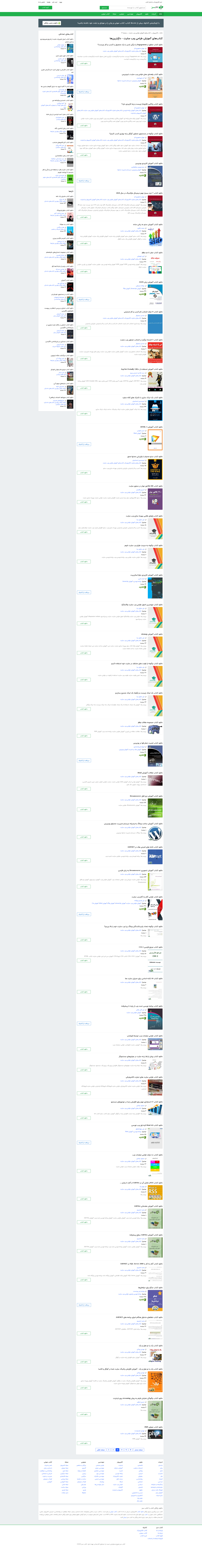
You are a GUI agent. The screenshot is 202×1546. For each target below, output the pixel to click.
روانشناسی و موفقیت (45, 1471)
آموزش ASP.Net (128, 381)
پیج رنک (103, 1066)
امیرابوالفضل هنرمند (58, 401)
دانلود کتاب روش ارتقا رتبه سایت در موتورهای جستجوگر (141, 1056)
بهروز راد (142, 1187)
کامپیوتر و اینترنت (117, 1490)
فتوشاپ (127, 1045)
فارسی (85, 782)
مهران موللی (60, 45)
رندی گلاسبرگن (60, 145)
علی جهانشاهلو (140, 1129)
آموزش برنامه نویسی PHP (132, 264)
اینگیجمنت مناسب (89, 57)
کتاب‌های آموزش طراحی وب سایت (113, 51)
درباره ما (160, 1533)
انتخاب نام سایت (128, 324)
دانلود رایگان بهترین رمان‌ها (58, 131)
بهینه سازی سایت (88, 498)
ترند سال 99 (81, 205)
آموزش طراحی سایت (118, 352)
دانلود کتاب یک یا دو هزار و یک (151, 1345)
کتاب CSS (124, 956)
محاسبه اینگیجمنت (118, 57)
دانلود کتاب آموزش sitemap (152, 634)
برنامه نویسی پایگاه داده (95, 1276)
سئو (130, 146)
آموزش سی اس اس (107, 956)
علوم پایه (140, 1498)
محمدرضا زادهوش (59, 297)
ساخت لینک (107, 409)
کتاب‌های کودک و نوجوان (59, 105)
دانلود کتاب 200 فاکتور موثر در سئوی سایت (146, 486)
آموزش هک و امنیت (135, 750)
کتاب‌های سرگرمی (61, 147)
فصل (100, 782)
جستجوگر (92, 1066)
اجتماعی (140, 1482)
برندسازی (137, 324)
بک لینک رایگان (91, 705)
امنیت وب (108, 856)
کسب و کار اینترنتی (102, 324)
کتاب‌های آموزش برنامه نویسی (132, 110)
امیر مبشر (61, 373)
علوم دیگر (140, 1501)
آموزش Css (95, 903)
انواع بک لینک (111, 705)
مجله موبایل (65, 1468)
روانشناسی (139, 1479)
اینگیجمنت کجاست (130, 59)
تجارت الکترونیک (118, 1476)
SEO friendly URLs (92, 381)
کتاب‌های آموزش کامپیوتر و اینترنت (91, 140)
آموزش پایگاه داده (108, 1276)
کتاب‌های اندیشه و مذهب (58, 229)
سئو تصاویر (85, 146)
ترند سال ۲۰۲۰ (98, 205)
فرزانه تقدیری (60, 255)
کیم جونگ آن (60, 359)
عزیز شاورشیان (60, 117)
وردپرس (118, 833)
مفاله (133, 732)
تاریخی (141, 1474)
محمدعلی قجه (60, 387)
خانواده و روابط (82, 1471)
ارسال (124, 1517)
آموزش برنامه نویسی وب (108, 264)
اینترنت (120, 1465)
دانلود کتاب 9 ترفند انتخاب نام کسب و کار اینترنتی (143, 312)
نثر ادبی (160, 1482)
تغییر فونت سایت (134, 675)
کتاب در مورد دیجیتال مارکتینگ (114, 210)
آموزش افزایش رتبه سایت (117, 236)
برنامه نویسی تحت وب (133, 1218)
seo (123, 148)
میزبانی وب (127, 880)
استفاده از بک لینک (123, 705)
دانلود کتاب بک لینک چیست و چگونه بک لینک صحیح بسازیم (139, 693)
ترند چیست (89, 205)
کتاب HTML (88, 956)
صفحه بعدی (139, 1450)
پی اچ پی (128, 732)
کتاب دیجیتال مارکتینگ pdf (112, 205)
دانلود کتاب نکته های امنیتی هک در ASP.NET (145, 847)
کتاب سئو (136, 236)
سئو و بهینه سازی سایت (113, 148)
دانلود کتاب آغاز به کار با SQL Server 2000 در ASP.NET (141, 1264)
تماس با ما (41, 2)
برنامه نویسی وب (119, 557)
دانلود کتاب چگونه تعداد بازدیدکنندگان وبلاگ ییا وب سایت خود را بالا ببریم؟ (133, 926)
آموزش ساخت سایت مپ (99, 646)
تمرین (89, 782)
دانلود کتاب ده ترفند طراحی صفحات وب (147, 1155)
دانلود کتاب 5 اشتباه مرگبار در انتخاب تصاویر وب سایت (141, 340)
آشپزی (84, 1468)
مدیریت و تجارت (47, 1476)
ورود (60, 2)
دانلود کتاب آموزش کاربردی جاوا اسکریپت (146, 575)
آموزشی (49, 1482)
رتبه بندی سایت (121, 498)
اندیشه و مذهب (138, 1468)
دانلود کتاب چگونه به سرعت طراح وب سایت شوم (144, 545)
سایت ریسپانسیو (106, 617)
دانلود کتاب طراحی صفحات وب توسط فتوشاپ (145, 1036)
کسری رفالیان (140, 490)
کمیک (161, 1479)
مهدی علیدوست (139, 1431)
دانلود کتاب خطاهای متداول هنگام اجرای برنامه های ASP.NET (139, 1317)
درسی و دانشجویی (137, 1493)
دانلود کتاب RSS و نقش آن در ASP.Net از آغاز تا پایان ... (141, 1183)
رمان (161, 1468)
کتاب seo (97, 1114)
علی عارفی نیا (141, 520)
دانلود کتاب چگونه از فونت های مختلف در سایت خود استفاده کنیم (137, 663)
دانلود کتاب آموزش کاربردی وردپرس (149, 163)
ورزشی (84, 1487)
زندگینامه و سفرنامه (157, 1485)
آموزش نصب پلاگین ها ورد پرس (110, 121)
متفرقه (84, 1493)
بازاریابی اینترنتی (98, 210)
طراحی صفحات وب (118, 880)
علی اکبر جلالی (140, 1010)
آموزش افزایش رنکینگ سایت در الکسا (104, 1381)
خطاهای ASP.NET (120, 1329)
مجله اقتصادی (64, 1476)
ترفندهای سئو (82, 528)
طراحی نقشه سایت (140, 649)
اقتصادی (140, 1465)
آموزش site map (135, 646)
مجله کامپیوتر (64, 1465)
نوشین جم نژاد (60, 269)
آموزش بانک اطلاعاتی (121, 1276)
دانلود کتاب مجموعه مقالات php (150, 722)
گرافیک (120, 1487)
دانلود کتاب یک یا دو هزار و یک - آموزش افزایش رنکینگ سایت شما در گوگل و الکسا (130, 1369)
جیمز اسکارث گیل (59, 213)
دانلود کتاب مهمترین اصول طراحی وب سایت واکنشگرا (142, 605)
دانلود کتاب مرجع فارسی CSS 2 (151, 947)
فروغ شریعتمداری (139, 747)
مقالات (138, 732)
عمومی (121, 14)
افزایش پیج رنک (112, 1066)
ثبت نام (54, 2)
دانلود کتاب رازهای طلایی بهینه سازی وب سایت (144, 516)
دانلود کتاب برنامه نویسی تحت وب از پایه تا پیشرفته (142, 1006)
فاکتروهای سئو (131, 498)
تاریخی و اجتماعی (47, 1474)
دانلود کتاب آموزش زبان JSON (151, 282)
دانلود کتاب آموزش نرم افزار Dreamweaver (146, 796)
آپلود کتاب (45, 8)
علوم (146, 14)
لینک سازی (99, 409)
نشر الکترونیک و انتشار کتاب (154, 2)
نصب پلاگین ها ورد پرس (128, 121)
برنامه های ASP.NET (133, 1329)
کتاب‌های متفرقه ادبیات (59, 347)
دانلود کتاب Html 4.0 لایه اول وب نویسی (147, 1125)
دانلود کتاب (84, 63)
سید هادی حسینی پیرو (137, 373)
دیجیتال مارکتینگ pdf (85, 210)
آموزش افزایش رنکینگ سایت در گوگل (128, 1381)
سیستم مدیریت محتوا (124, 81)
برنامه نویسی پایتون (135, 1294)
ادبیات (154, 14)
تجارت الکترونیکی (126, 1086)
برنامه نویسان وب (134, 856)
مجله (114, 14)
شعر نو (161, 1474)
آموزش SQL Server (134, 1276)
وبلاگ (138, 833)
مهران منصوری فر (139, 48)
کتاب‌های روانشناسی (60, 47)
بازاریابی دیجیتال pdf (140, 208)
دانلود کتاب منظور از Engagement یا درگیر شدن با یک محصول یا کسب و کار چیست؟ (130, 45)
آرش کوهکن (141, 256)
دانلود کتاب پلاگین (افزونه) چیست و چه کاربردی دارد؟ (142, 104)
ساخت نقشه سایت (128, 649)
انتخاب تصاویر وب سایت (132, 352)
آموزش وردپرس (136, 81)
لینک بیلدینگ (116, 409)
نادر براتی (61, 199)
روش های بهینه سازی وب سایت (90, 352)
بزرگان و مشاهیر (81, 1465)
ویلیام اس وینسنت (139, 1291)
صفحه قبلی (101, 1450)
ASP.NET (137, 381)
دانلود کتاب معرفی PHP (154, 1427)
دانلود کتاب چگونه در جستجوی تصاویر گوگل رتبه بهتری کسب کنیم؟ (136, 134)
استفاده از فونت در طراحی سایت (107, 675)
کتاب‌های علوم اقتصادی (59, 91)
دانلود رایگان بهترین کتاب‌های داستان (55, 201)
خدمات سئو (136, 146)
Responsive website (94, 617)
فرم (128, 785)
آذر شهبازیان (141, 78)
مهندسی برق (100, 1474)
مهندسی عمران (99, 1468)
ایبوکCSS (117, 956)
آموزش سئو (124, 146)
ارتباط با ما (159, 1531)
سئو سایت (135, 151)
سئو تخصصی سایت (125, 151)
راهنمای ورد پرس (109, 119)
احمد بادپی (141, 579)
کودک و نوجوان (81, 1482)
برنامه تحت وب (107, 732)
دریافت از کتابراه (84, 92)
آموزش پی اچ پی (87, 264)
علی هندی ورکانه (139, 901)
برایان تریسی (60, 75)
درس (93, 782)
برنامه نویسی (137, 581)
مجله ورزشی (64, 1479)
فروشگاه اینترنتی (100, 1086)
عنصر (97, 782)
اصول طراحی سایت (117, 617)
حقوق (141, 1490)
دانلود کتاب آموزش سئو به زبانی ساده (148, 224)
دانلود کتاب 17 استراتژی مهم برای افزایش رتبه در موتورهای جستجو (137, 1102)
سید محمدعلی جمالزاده (57, 159)
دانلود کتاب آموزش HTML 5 (151, 427)
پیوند (138, 785)
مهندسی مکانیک (99, 1476)
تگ (131, 785)
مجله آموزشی (64, 1482)
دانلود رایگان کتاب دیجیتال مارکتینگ (106, 208)
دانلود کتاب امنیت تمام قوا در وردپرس (148, 743)
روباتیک (102, 1482)
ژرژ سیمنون (60, 241)
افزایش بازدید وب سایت (95, 528)
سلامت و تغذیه (81, 1479)
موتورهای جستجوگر (124, 1066)
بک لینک (137, 409)
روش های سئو (129, 148)
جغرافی (140, 1476)
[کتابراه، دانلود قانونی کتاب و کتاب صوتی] (142, 87)
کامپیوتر (139, 14)
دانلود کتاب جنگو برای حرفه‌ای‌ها (150, 1287)
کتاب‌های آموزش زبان (59, 316)
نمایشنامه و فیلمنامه (157, 1487)
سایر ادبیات (159, 1495)
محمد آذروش (60, 314)
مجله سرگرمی (64, 1474)
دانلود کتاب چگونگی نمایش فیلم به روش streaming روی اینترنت (138, 1398)
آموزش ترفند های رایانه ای (132, 119)
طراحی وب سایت (106, 352)
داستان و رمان (48, 1468)
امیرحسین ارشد (59, 175)
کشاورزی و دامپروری (137, 1495)
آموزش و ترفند (118, 1468)
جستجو (104, 8)
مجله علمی (65, 1485)
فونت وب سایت (123, 675)
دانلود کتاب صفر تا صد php (152, 252)
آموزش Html (137, 433)
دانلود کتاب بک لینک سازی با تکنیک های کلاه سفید (143, 397)
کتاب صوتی (105, 14)
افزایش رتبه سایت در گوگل (124, 1357)
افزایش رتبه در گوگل (122, 1114)
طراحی (105, 782)
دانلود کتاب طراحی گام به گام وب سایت (147, 897)
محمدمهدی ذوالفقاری (138, 167)
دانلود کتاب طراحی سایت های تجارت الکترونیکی (144, 1077)
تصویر (134, 785)
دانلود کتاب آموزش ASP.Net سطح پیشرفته (146, 1235)
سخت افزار (119, 1479)
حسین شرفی (141, 1402)
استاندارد (143, 785)
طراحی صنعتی (100, 1465)
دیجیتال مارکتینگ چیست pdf (137, 213)
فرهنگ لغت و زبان (157, 1490)
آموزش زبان (159, 1493)
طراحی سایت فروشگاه (113, 1086)
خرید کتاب (143, 1536)
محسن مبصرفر (140, 316)
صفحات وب (116, 1045)
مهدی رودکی (141, 1349)
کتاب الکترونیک (142, 1531)
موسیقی (83, 1485)
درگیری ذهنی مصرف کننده (103, 57)
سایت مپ (111, 646)
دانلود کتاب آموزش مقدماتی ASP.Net (148, 1206)
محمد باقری (141, 228)
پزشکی (141, 1471)
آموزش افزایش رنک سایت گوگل (127, 239)
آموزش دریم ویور (95, 880)
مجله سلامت (64, 1487)
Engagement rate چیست (132, 57)
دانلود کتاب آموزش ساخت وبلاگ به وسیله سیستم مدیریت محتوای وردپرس (133, 824)
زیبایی (84, 1474)
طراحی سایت (89, 119)
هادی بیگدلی (60, 227)
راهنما (48, 2)
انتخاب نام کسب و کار (115, 324)
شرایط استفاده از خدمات (155, 1539)
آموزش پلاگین (119, 119)
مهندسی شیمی (99, 1479)
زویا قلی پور (61, 283)
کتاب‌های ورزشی (61, 119)
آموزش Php (126, 289)
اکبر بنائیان (61, 59)
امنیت (121, 1471)
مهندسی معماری (99, 1471)
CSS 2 (133, 956)
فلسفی (140, 1487)
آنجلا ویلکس (60, 103)
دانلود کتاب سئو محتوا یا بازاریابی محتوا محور (145, 456)
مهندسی (130, 14)
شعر (161, 1471)
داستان (160, 1465)
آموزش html (124, 782)
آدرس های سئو (103, 381)
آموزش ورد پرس (98, 119)
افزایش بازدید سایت (140, 354)
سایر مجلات (65, 1493)
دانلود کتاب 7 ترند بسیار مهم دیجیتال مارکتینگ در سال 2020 (139, 193)
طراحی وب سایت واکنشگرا (132, 617)
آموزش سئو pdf (88, 148)
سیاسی (140, 1485)
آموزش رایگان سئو (99, 148)
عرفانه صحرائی (140, 286)
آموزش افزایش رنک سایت (100, 236)
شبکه (121, 1482)
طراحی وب (128, 557)
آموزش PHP (120, 264)
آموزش (138, 1045)
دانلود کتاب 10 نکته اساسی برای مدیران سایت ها (144, 978)
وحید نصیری (141, 1210)
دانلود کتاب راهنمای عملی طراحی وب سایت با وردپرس (142, 74)
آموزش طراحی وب (106, 880)
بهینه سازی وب (111, 468)
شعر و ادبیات (48, 1465)
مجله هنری (65, 1490)
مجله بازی (65, 1471)
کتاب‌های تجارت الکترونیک (133, 51)
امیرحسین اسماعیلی (138, 401)
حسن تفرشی (141, 431)
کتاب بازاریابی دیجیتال (126, 208)
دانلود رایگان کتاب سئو (113, 146)
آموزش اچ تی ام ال (134, 782)
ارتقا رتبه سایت (135, 1066)
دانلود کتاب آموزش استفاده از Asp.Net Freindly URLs (142, 369)
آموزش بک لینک (135, 705)
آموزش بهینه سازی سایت (97, 146)
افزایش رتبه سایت (134, 1114)
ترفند (138, 1167)
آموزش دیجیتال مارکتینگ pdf (130, 205)
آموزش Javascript (136, 289)
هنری (84, 1490)
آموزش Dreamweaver (133, 805)
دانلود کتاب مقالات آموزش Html (150, 773)
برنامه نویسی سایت (107, 557)
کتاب (146, 1515)
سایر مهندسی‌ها (99, 1485)
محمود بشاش (140, 1106)
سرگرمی (83, 1476)
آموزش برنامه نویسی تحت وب (103, 1218)
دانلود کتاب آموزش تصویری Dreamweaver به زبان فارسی (140, 870)
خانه (160, 14)
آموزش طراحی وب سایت (134, 903)
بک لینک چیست (101, 705)
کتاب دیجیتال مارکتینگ (132, 210)
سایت (109, 782)
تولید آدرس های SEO (115, 381)
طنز (162, 1476)
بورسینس (61, 90)
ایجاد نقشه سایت (85, 646)
